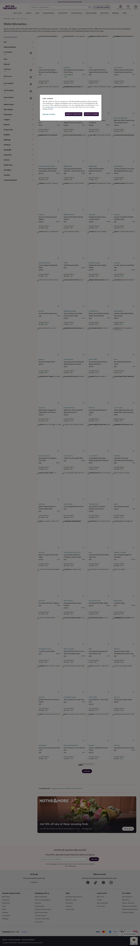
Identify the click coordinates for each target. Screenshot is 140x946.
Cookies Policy (49, 107)
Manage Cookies (49, 114)
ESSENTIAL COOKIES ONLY (73, 114)
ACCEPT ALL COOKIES (91, 114)
